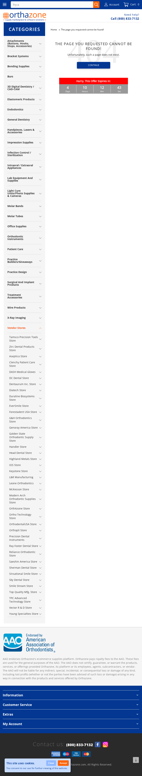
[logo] (25, 16)
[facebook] (97, 744)
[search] (96, 4)
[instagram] (105, 744)
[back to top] (136, 760)
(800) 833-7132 (79, 745)
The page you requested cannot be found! (82, 29)
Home (54, 29)
